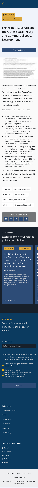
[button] (34, 4)
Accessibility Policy (13, 473)
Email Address (7, 342)
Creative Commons (19, 477)
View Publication (19, 50)
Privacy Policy (8, 366)
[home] (7, 4)
